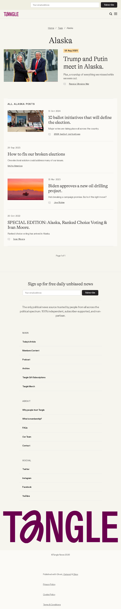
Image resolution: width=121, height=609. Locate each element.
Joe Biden (59, 202)
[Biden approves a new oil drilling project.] (25, 191)
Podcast (26, 359)
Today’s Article (29, 341)
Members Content (30, 350)
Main (25, 332)
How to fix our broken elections (36, 154)
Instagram (26, 478)
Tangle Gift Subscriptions (33, 377)
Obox (75, 574)
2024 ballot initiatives (67, 134)
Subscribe (109, 5)
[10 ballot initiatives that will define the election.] (25, 123)
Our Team (26, 436)
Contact (26, 445)
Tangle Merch (28, 386)
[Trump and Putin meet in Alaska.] (31, 67)
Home (51, 28)
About (26, 401)
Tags (60, 28)
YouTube (26, 496)
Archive (25, 368)
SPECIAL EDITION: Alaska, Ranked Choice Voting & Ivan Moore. (57, 225)
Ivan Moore (19, 239)
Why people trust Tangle (33, 409)
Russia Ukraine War (79, 84)
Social (26, 460)
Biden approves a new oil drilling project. (78, 188)
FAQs (25, 427)
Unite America (15, 166)
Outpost (67, 574)
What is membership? (32, 418)
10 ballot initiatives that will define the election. (80, 120)
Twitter (25, 469)
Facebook (26, 487)
